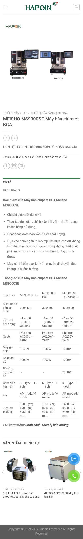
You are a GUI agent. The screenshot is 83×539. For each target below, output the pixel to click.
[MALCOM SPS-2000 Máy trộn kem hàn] (62, 468)
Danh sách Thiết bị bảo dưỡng (46, 425)
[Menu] (5, 7)
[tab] (41, 182)
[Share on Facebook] (6, 166)
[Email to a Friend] (14, 166)
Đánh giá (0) (11, 190)
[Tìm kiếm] (76, 7)
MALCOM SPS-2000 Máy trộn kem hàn (61, 494)
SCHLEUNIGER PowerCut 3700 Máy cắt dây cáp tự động (21, 494)
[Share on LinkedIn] (21, 166)
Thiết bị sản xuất (15, 113)
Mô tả (7, 181)
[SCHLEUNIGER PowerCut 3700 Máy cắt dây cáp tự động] (21, 468)
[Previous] (3, 479)
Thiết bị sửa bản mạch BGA (49, 113)
